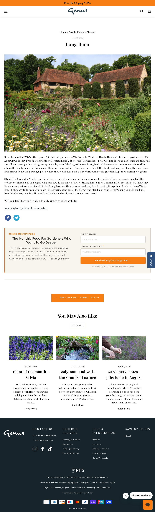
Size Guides (68, 444)
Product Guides (99, 453)
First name (89, 234)
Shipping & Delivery (71, 449)
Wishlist (96, 440)
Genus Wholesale (100, 458)
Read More (31, 408)
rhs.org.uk (110, 482)
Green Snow (82, 508)
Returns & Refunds (71, 453)
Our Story (96, 444)
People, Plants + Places (81, 32)
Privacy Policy (87, 493)
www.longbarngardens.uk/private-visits (26, 208)
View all (77, 326)
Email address (92, 246)
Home (63, 32)
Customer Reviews (100, 449)
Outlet (128, 436)
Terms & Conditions (70, 493)
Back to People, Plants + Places (79, 298)
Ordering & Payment (71, 440)
